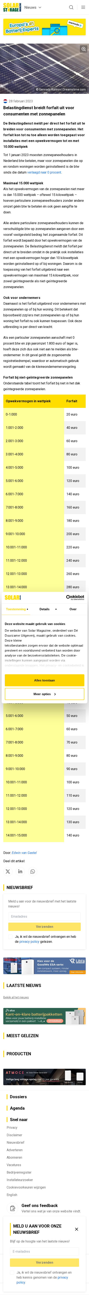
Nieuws (30, 7)
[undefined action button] (78, 1251)
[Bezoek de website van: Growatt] (44, 1016)
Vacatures (14, 1165)
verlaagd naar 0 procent (44, 172)
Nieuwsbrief (15, 1143)
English (12, 1195)
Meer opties (42, 694)
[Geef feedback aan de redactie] (12, 1208)
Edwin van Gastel (24, 853)
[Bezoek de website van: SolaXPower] (44, 27)
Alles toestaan (44, 680)
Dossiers (18, 1096)
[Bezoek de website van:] (44, 1077)
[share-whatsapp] (32, 871)
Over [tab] (73, 609)
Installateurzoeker (20, 1180)
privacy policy (29, 942)
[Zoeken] (71, 7)
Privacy (12, 1128)
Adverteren (15, 1150)
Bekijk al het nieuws (16, 997)
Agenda (17, 1108)
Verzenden (44, 1262)
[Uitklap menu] (83, 7)
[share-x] (7, 871)
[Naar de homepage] (12, 7)
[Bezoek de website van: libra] (44, 965)
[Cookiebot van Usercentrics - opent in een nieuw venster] (66, 597)
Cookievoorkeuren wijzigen (26, 1187)
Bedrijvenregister (19, 1172)
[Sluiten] (76, 1229)
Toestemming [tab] (16, 609)
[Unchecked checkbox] (12, 1273)
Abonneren (14, 1157)
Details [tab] (45, 609)
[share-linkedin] (20, 871)
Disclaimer (14, 1135)
